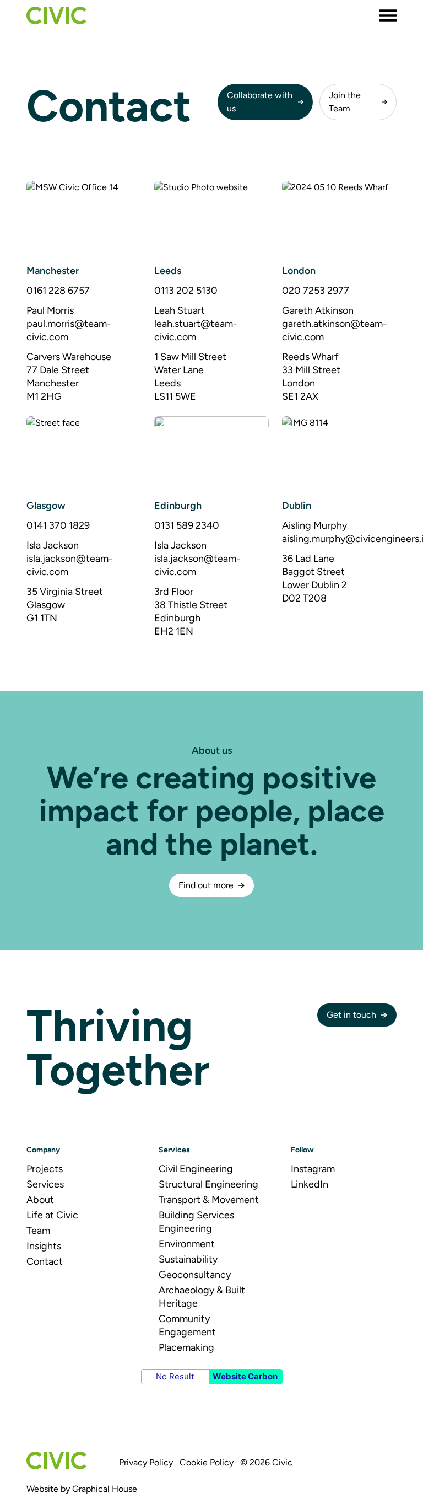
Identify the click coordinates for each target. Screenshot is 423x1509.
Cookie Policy (207, 1462)
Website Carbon (245, 1376)
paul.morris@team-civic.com (68, 330)
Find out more (206, 885)
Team (38, 1231)
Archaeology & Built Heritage (202, 1296)
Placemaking (186, 1347)
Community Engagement (187, 1325)
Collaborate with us (259, 102)
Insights (43, 1246)
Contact (44, 1261)
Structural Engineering (208, 1184)
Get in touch (351, 1014)
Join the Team (345, 102)
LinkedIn (309, 1184)
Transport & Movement (209, 1200)
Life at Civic (52, 1215)
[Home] (56, 15)
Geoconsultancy (195, 1275)
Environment (187, 1244)
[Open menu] (388, 15)
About (40, 1200)
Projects (44, 1169)
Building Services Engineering (196, 1221)
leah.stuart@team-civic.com (195, 330)
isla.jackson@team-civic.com (69, 565)
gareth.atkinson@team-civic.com (334, 330)
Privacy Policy (146, 1462)
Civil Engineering (196, 1169)
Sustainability (188, 1259)
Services (45, 1184)
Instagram (313, 1169)
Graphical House (104, 1489)
